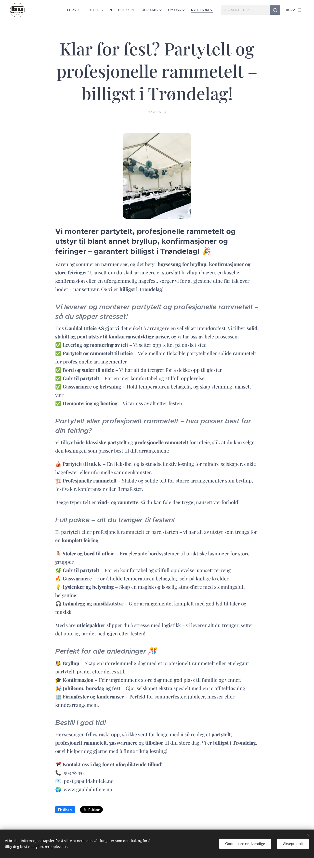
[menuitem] (75, 10)
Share (68, 810)
